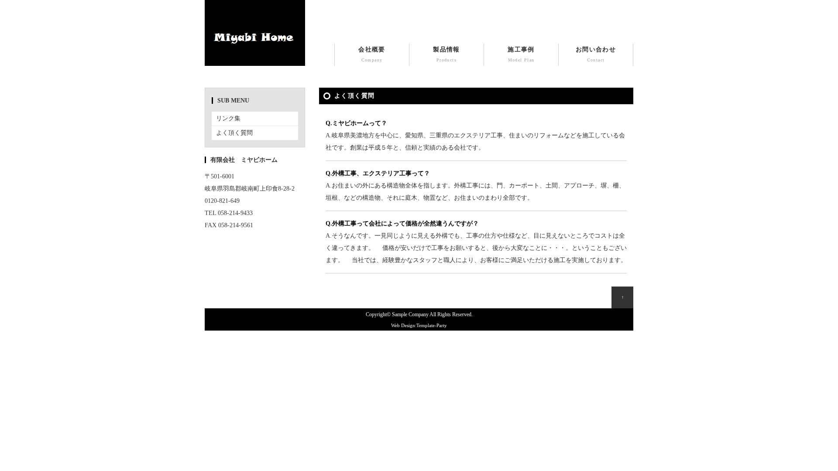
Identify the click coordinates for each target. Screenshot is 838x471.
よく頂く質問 (234, 133)
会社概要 (371, 54)
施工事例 (521, 54)
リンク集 (228, 118)
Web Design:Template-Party (419, 325)
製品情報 (446, 54)
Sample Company (410, 314)
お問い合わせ (596, 54)
